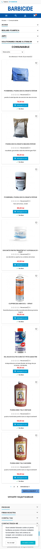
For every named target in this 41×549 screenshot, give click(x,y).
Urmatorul (25, 487)
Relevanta (13, 52)
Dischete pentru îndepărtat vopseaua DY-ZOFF (20, 251)
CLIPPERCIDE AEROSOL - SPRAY (20, 304)
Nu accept (10, 543)
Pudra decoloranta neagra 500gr (21, 144)
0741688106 (13, 2)
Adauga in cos (20, 105)
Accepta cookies (28, 543)
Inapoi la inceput (30, 491)
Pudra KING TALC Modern (20, 463)
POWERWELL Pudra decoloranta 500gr (20, 91)
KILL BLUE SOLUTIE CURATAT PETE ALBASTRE (20, 357)
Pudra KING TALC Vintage (20, 410)
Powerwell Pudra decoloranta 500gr (20, 197)
